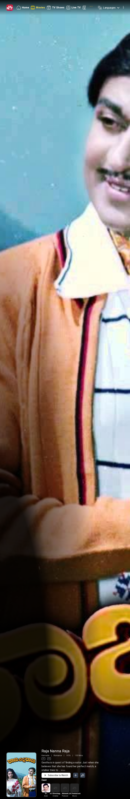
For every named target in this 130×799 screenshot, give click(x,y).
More (63, 770)
